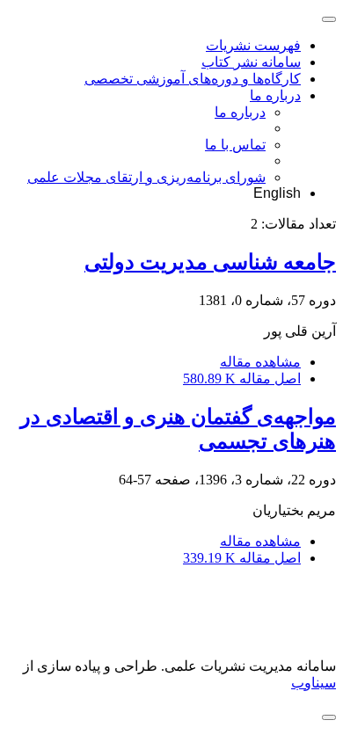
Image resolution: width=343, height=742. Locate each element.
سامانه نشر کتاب (251, 62)
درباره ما (275, 95)
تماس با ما (235, 144)
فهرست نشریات (253, 45)
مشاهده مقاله (260, 361)
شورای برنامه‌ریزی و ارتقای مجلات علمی (146, 177)
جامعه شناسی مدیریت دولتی (210, 262)
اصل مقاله (242, 378)
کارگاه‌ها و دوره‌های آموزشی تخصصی (192, 78)
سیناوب (313, 682)
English (277, 193)
